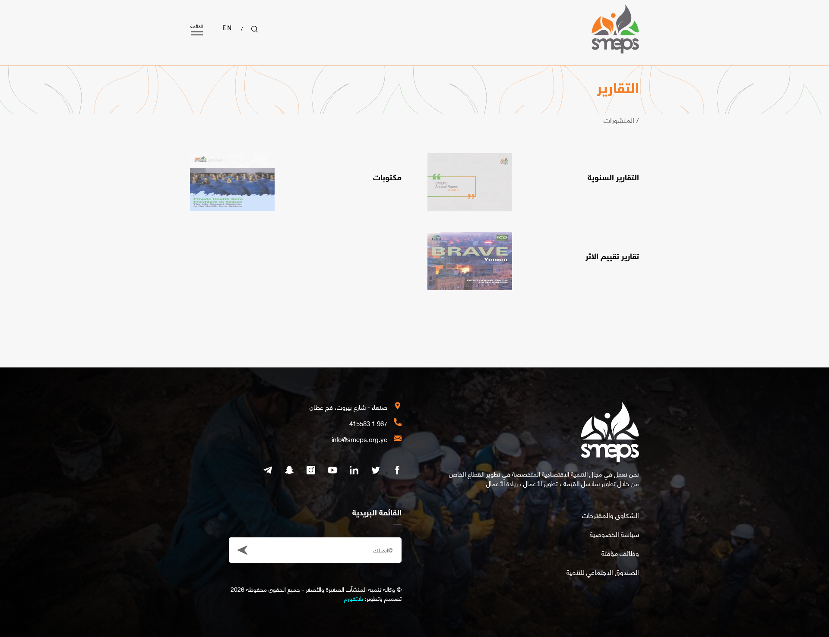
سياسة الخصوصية (614, 534)
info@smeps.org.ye (359, 439)
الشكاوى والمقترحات (610, 515)
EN (227, 28)
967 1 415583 (368, 423)
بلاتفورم (353, 598)
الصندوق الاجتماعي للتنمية (602, 572)
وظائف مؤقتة (620, 553)
